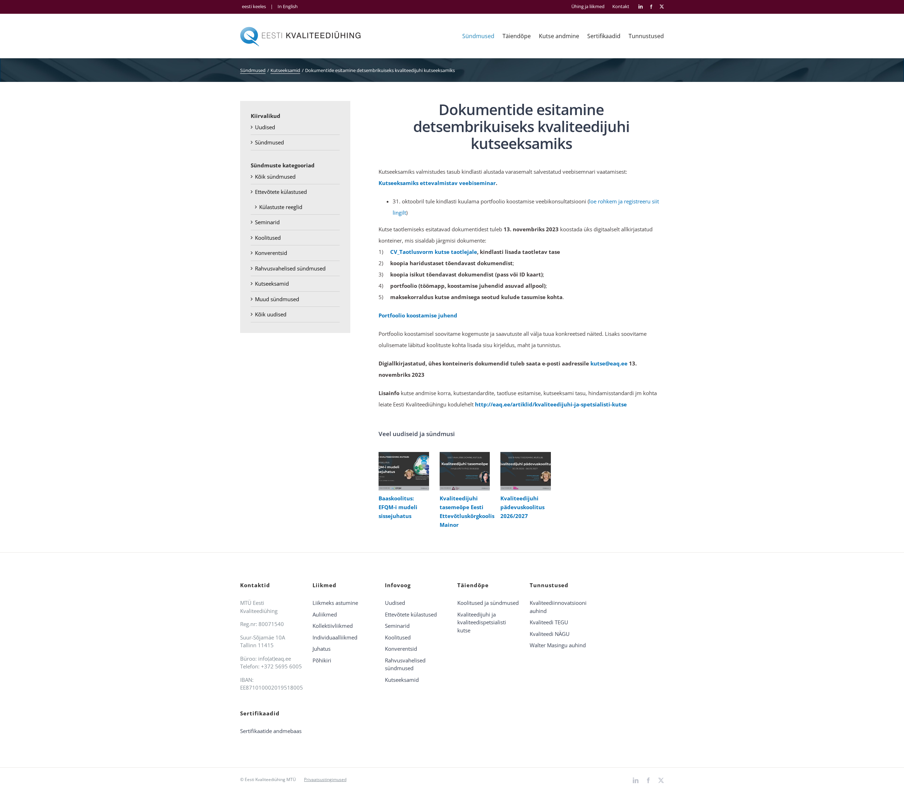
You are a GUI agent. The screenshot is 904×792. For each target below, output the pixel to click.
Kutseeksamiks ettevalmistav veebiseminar (437, 182)
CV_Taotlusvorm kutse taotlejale (433, 251)
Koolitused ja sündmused (488, 602)
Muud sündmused (277, 299)
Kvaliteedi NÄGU (550, 633)
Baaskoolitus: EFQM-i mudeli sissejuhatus (402, 471)
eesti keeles (254, 6)
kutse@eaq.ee (609, 363)
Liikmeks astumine (335, 602)
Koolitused (268, 237)
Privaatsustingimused (325, 779)
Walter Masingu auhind (558, 645)
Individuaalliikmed (335, 637)
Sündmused (269, 142)
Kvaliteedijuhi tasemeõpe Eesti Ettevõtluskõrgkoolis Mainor (463, 471)
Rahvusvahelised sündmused (290, 268)
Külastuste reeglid (280, 206)
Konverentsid (271, 252)
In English (288, 6)
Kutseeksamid (272, 283)
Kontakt (620, 6)
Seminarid (267, 222)
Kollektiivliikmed (333, 625)
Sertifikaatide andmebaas (271, 730)
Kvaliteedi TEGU (549, 622)
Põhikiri (322, 660)
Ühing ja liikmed (588, 6)
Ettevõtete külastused (281, 191)
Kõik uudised (270, 314)
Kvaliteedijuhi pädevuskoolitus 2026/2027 (524, 471)
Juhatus (322, 648)
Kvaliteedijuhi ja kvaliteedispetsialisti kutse (481, 622)
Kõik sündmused (275, 176)
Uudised (265, 127)
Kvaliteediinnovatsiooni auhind (558, 606)
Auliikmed (325, 614)
